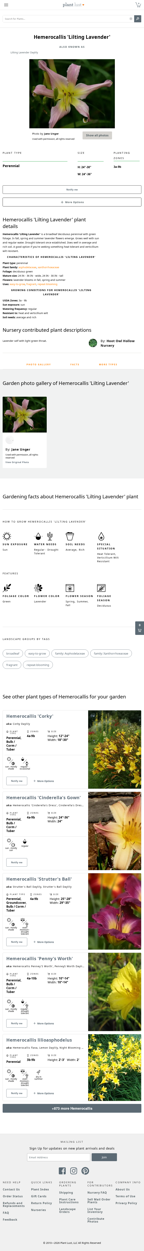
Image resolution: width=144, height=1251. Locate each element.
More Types (108, 364)
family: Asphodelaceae (70, 653)
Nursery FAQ (97, 1192)
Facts (75, 364)
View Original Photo (17, 462)
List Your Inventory (95, 1210)
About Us (123, 1189)
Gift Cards (39, 1196)
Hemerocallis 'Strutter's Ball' (39, 879)
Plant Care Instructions (69, 1200)
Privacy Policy (126, 1203)
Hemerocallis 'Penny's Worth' (39, 958)
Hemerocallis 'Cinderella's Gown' (43, 797)
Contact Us (11, 1189)
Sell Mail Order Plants (98, 1200)
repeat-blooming (47, 284)
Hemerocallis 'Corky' (29, 716)
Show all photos (97, 135)
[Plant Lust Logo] (73, 5)
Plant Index (40, 1189)
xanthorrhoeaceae (48, 267)
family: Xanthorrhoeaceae (111, 653)
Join (104, 1157)
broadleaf (12, 653)
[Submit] (137, 18)
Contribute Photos (95, 1220)
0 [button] (138, 3)
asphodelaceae (27, 267)
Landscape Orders (67, 1210)
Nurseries (38, 1210)
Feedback (10, 1220)
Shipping (66, 1192)
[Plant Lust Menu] (6, 5)
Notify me (72, 189)
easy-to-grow (17, 284)
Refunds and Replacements (14, 1204)
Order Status (13, 1196)
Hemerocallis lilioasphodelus (39, 1040)
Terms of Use (125, 1196)
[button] (130, 19)
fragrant (31, 284)
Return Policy (41, 1203)
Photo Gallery (39, 364)
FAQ (6, 1213)
